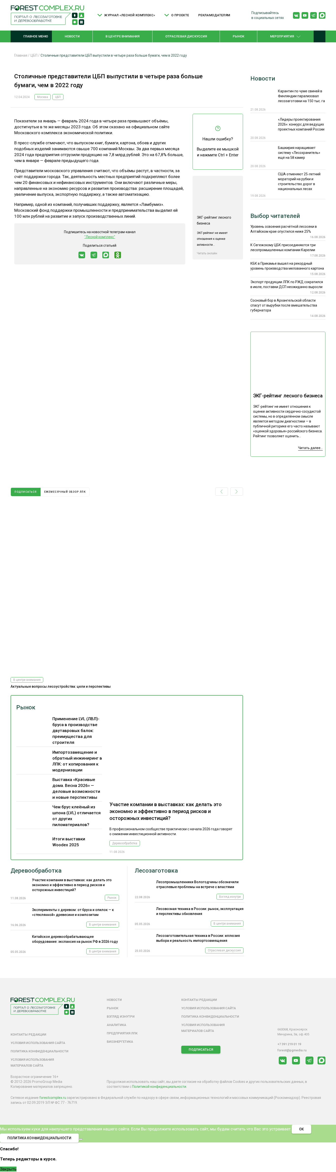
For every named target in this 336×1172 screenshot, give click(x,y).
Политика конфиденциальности (39, 1051)
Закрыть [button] (8, 1169)
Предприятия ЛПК (122, 1033)
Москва (42, 97)
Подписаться (201, 1049)
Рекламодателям (214, 15)
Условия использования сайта (38, 1043)
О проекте (180, 15)
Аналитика (116, 1025)
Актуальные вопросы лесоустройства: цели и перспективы (61, 686)
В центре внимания (122, 36)
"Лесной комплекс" (99, 237)
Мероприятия (282, 36)
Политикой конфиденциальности (159, 1087)
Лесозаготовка (156, 870)
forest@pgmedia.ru (291, 1050)
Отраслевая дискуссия (186, 36)
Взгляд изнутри (230, 896)
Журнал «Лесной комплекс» (129, 15)
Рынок (238, 36)
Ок (301, 1129)
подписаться (26, 491)
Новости (72, 36)
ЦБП (58, 97)
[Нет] (81, 1139)
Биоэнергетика (120, 1041)
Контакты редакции (28, 1034)
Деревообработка (124, 843)
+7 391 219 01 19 (289, 1044)
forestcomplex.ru (52, 1098)
